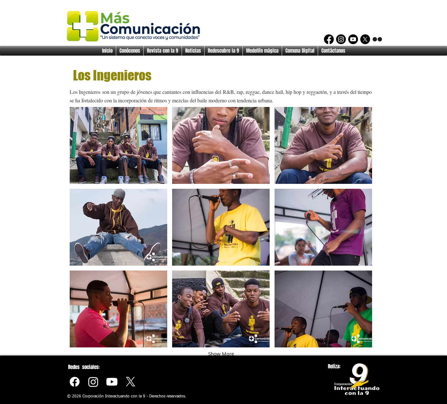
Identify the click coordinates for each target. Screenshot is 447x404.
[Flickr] (377, 39)
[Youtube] (111, 381)
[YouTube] (353, 39)
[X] (365, 39)
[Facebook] (329, 39)
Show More (221, 353)
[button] (118, 145)
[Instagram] (341, 39)
